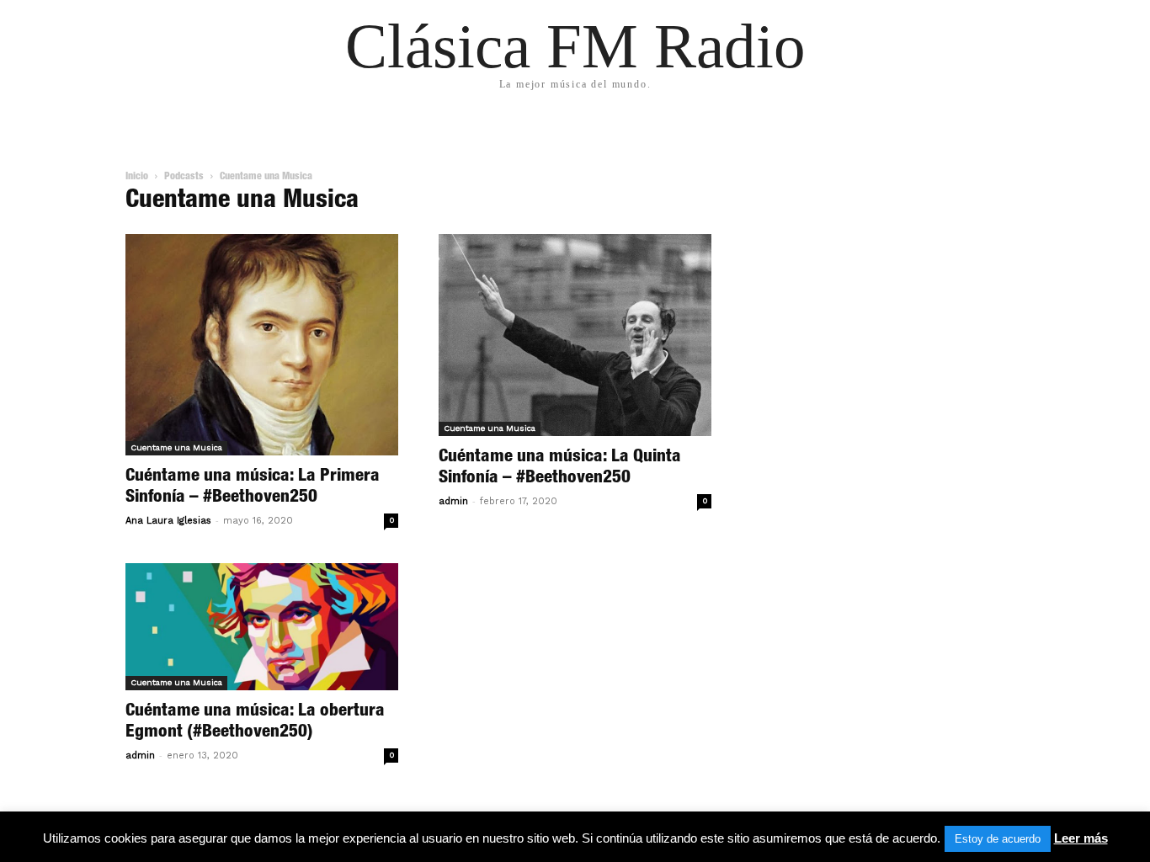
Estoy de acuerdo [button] (998, 839)
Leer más (1081, 838)
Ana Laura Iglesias (168, 520)
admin (453, 501)
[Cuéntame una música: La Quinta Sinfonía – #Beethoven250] (575, 335)
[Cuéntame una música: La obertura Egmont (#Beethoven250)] (261, 627)
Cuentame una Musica (176, 447)
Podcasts (184, 177)
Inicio (136, 177)
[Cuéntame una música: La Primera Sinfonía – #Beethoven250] (261, 344)
